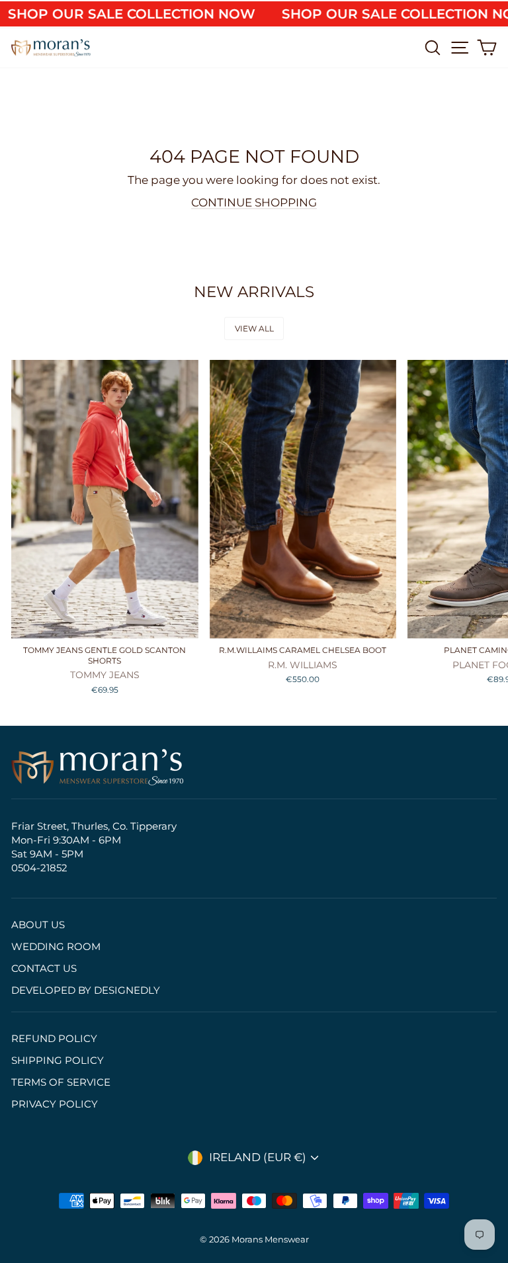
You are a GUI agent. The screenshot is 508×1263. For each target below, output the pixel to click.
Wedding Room (56, 946)
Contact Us (44, 968)
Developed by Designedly (85, 990)
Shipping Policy (57, 1060)
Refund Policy (54, 1038)
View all (254, 328)
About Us (38, 924)
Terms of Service (60, 1082)
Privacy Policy (54, 1104)
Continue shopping (254, 202)
